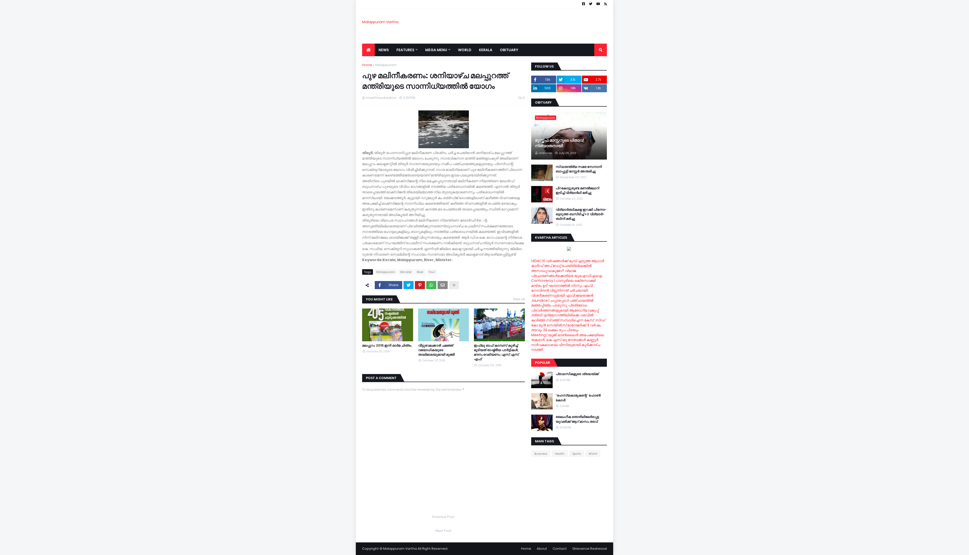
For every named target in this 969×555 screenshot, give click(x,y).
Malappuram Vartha (380, 21)
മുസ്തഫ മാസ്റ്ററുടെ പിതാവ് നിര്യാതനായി (559, 143)
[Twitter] (408, 285)
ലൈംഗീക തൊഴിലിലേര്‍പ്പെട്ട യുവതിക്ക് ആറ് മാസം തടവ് (577, 419)
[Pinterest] (420, 285)
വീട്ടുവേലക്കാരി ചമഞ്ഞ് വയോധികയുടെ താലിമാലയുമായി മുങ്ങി (436, 350)
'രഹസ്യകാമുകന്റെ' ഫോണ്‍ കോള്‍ (578, 397)
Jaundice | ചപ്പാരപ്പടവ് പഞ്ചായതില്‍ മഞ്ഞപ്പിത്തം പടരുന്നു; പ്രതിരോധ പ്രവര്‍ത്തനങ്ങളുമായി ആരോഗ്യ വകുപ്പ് (565, 305)
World (593, 454)
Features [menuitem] (405, 49)
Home (367, 65)
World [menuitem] (464, 49)
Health (559, 454)
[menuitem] (368, 50)
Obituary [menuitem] (509, 49)
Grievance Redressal (589, 548)
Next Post (444, 530)
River (420, 272)
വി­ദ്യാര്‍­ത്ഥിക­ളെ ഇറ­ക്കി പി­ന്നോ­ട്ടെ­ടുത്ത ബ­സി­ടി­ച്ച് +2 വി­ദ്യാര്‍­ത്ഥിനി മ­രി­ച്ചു (581, 214)
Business (540, 454)
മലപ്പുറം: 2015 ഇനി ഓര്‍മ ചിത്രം (386, 345)
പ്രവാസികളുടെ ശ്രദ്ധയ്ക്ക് (577, 374)
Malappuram (386, 65)
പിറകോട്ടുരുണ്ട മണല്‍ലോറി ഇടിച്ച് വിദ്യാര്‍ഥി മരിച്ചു (577, 190)
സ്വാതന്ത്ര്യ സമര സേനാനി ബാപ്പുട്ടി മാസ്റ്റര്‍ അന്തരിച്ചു (579, 169)
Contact (560, 548)
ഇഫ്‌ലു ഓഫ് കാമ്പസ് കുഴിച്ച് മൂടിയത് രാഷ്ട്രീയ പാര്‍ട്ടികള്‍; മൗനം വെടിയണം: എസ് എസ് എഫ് (496, 352)
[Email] (443, 285)
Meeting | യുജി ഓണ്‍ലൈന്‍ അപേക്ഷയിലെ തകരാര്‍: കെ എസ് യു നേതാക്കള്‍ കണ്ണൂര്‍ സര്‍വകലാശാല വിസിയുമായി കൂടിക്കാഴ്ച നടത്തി (567, 342)
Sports (576, 454)
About (542, 548)
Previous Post (443, 516)
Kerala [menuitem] (485, 49)
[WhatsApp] (431, 285)
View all (519, 299)
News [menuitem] (384, 49)
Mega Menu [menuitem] (436, 49)
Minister (406, 272)
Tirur (432, 272)
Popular (542, 362)
